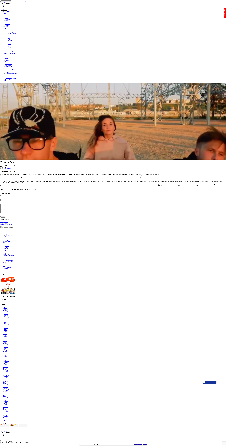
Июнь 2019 (5, 378)
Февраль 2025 (5, 320)
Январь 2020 (5, 370)
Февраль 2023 (5, 335)
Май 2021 (5, 351)
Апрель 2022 (5, 342)
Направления (5, 27)
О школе (4, 14)
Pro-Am (6, 67)
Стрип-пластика (8, 64)
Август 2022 (5, 338)
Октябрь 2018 (5, 388)
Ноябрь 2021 (5, 348)
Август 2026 (5, 307)
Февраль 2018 (5, 396)
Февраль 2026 (5, 311)
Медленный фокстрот (12, 33)
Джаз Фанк (10, 47)
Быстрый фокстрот (11, 34)
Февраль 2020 (5, 369)
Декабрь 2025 (5, 314)
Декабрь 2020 (5, 357)
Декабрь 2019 (5, 371)
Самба (9, 38)
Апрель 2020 (5, 367)
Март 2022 (5, 343)
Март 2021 (5, 354)
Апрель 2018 (5, 394)
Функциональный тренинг (10, 62)
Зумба (6, 61)
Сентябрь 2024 (6, 324)
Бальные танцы (8, 28)
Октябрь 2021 (5, 349)
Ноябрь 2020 (5, 358)
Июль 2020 (5, 363)
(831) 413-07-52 (3, 431)
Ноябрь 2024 (5, 322)
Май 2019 (5, 380)
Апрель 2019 (5, 381)
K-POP (9, 52)
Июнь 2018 (5, 391)
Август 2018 (5, 390)
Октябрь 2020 (5, 360)
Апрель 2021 (5, 353)
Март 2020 (5, 368)
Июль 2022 (5, 340)
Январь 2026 (5, 312)
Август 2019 (5, 376)
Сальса (6, 59)
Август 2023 (5, 330)
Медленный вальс (11, 30)
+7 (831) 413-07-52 (4, 9)
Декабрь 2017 (5, 398)
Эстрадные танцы (8, 57)
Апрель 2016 (5, 418)
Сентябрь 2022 (6, 337)
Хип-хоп (9, 46)
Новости (7, 15)
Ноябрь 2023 (5, 329)
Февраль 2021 (5, 355)
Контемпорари (10, 51)
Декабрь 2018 (5, 385)
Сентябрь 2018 (6, 389)
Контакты (5, 81)
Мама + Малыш (8, 65)
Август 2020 (5, 362)
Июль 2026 (5, 308)
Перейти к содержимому (5, 11)
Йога (6, 68)
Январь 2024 (5, 327)
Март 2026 (5, 310)
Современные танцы (9, 42)
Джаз (6, 74)
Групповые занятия (9, 77)
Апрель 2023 (5, 332)
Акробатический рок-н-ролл (11, 55)
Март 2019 (5, 382)
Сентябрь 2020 (6, 361)
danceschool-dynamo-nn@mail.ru (6, 224)
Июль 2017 (5, 403)
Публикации (7, 19)
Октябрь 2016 (5, 414)
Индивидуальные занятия (10, 78)
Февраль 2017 (5, 409)
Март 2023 (5, 334)
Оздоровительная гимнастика (11, 73)
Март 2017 (5, 408)
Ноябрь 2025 (5, 315)
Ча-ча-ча (9, 37)
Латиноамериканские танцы (11, 35)
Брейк (9, 45)
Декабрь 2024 (5, 321)
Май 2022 (5, 341)
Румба (9, 39)
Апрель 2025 (5, 318)
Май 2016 (5, 417)
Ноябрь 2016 (5, 413)
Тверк (9, 48)
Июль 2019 (5, 377)
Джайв (9, 41)
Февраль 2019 (5, 383)
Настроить (140, 444)
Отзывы (6, 18)
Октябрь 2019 (5, 374)
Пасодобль (10, 40)
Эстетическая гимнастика (10, 53)
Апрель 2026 (5, 309)
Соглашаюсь (4, 214)
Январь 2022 (5, 345)
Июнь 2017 (5, 404)
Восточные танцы (8, 72)
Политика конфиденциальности (6, 443)
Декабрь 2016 (5, 411)
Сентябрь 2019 (6, 375)
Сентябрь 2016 (6, 415)
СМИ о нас (7, 24)
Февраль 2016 (5, 420)
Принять (135, 444)
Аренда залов (8, 79)
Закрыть (144, 444)
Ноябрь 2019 (5, 373)
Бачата (6, 58)
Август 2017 (5, 402)
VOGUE (9, 44)
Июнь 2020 (5, 364)
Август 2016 (5, 416)
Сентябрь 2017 (6, 401)
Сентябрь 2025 (6, 317)
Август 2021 (5, 350)
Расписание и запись (7, 26)
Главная (4, 13)
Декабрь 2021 (5, 347)
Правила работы (8, 22)
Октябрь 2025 (5, 316)
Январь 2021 (5, 356)
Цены (4, 75)
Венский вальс (10, 32)
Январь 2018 (5, 397)
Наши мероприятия (9, 17)
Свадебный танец (8, 66)
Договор (7, 21)
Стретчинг (7, 60)
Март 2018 (5, 395)
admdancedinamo (8, 168)
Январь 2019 (5, 384)
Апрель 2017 (5, 407)
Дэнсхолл (9, 50)
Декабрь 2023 (5, 328)
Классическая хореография (10, 54)
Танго (9, 31)
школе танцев (80, 175)
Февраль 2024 (5, 325)
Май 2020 (5, 365)
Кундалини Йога (11, 70)
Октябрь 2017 (5, 400)
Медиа (6, 20)
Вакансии (7, 25)
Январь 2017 (5, 410)
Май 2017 (5, 405)
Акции (4, 80)
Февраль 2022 (5, 344)
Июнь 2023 (5, 331)
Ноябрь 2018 (5, 387)
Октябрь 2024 (5, 323)
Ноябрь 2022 (5, 336)
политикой (30, 214)
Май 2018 (5, 393)
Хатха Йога (10, 71)
